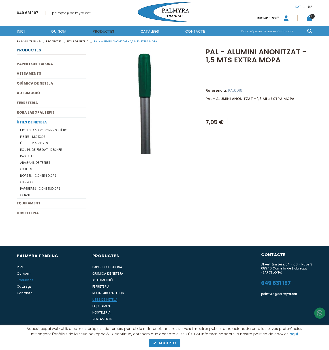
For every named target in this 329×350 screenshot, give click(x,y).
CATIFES (26, 169)
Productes (54, 41)
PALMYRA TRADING (29, 41)
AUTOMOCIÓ (28, 93)
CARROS (26, 182)
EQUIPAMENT (29, 203)
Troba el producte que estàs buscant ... (268, 31)
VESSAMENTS (29, 73)
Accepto (167, 343)
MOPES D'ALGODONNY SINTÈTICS (44, 130)
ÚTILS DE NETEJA (77, 41)
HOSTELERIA (28, 213)
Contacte (24, 293)
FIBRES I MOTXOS (33, 136)
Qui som (23, 273)
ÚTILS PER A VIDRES (34, 143)
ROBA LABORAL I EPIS (36, 112)
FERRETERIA (27, 102)
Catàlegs (24, 286)
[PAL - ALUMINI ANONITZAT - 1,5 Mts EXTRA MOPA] (145, 101)
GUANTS (26, 195)
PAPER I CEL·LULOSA (35, 64)
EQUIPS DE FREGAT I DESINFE (41, 149)
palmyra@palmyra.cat (71, 13)
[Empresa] (164, 12)
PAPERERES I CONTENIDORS (40, 188)
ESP (310, 6)
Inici (20, 267)
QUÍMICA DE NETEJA (35, 83)
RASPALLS (27, 156)
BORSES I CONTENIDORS (38, 175)
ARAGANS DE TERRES (35, 162)
